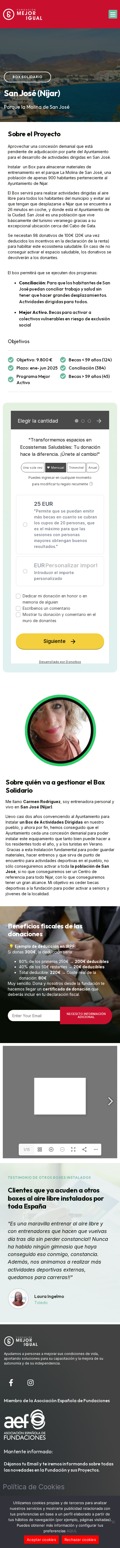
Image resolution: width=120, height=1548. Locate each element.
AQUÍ (71, 1531)
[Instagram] (30, 1382)
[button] (113, 14)
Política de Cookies (33, 1487)
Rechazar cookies (80, 1539)
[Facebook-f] (11, 1382)
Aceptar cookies (41, 1539)
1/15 (26, 1149)
